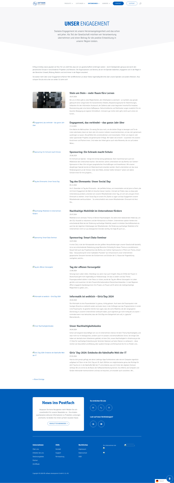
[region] (87, 32)
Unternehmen (93, 3)
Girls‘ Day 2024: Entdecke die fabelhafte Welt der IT (98, 352)
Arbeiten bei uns (38, 453)
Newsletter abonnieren (58, 423)
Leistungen (79, 3)
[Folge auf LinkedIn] (93, 424)
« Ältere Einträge (38, 379)
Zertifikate (36, 464)
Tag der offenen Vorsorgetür (85, 267)
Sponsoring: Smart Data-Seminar (88, 237)
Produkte (68, 3)
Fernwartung (60, 457)
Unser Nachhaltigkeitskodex (85, 326)
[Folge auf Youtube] (101, 424)
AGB (80, 457)
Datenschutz (83, 453)
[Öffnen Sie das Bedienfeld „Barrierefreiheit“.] (169, 478)
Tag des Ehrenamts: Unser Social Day (90, 181)
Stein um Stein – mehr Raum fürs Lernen (92, 93)
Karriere (105, 3)
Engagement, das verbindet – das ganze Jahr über (97, 122)
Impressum (82, 449)
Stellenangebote (38, 457)
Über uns (36, 449)
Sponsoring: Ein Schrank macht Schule (91, 152)
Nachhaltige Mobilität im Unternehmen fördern (96, 210)
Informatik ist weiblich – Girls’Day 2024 (92, 296)
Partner (35, 460)
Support (132, 3)
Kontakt (118, 3)
